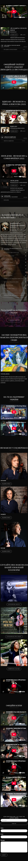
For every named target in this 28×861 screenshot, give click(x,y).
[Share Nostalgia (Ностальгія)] (26, 259)
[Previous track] (24, 248)
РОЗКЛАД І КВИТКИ (14, 320)
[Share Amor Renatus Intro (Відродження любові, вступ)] (26, 279)
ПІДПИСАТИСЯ (6, 483)
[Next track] (26, 248)
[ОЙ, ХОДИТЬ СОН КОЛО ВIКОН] (5, 31)
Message (3, 840)
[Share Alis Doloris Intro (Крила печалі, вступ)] (26, 252)
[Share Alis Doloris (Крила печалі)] (26, 256)
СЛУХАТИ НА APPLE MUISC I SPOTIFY (14, 295)
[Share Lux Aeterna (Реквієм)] (26, 275)
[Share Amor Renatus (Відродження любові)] (26, 282)
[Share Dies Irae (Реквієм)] (26, 272)
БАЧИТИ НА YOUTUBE (14, 668)
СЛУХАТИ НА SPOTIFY (14, 604)
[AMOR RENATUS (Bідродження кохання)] (5, 226)
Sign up (14, 823)
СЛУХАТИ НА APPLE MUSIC (14, 636)
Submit (4, 855)
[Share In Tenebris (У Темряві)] (26, 262)
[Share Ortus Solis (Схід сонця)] (26, 285)
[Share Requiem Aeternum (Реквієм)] (26, 265)
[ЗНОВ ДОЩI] (5, 184)
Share (23, 34)
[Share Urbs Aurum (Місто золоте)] (26, 288)
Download (14, 34)
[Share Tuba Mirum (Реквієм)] (26, 269)
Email (2, 834)
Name (2, 828)
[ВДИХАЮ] (5, 129)
